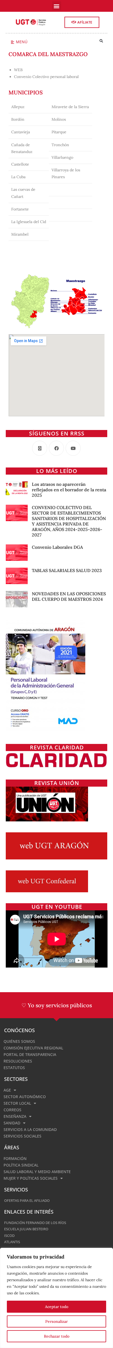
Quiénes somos (19, 1041)
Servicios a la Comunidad (30, 1129)
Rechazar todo (56, 1336)
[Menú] (12, 42)
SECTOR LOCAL (17, 1103)
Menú (21, 41)
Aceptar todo (56, 1306)
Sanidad (12, 1122)
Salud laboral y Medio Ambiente (37, 1171)
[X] (39, 448)
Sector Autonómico (25, 1096)
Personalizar (56, 1321)
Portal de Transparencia (30, 1054)
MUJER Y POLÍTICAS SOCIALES (31, 1178)
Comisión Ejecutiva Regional (33, 1047)
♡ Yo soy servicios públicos (56, 1005)
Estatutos (14, 1067)
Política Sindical (21, 1165)
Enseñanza (15, 1116)
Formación (15, 1158)
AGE (7, 1090)
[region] (56, 1298)
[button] (56, 5)
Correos (12, 1109)
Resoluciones (18, 1061)
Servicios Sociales (22, 1136)
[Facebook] (56, 448)
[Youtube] (73, 448)
